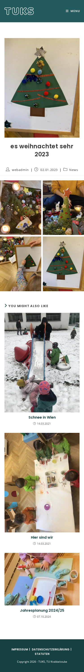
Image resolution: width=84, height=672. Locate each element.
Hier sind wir (42, 537)
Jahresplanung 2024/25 (42, 610)
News (73, 170)
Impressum (19, 649)
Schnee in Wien (42, 417)
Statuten (42, 654)
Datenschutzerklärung (50, 649)
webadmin (20, 170)
